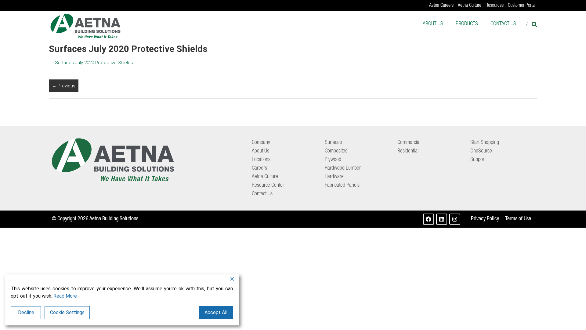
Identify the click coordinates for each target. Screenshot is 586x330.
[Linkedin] (441, 219)
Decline (26, 312)
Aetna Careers (441, 5)
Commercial (408, 142)
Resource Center (268, 185)
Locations (261, 160)
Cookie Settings (67, 312)
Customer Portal (522, 5)
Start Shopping (484, 142)
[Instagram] (454, 219)
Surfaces (333, 142)
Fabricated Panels (342, 185)
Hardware (334, 177)
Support (478, 160)
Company (261, 142)
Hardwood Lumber (343, 168)
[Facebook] (428, 219)
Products (467, 24)
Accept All (215, 312)
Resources (495, 5)
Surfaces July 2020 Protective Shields (94, 62)
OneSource (481, 151)
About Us (433, 24)
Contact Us (503, 24)
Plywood (333, 160)
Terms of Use (518, 219)
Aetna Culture (469, 5)
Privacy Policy (485, 219)
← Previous (63, 86)
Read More (65, 296)
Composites (336, 151)
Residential (407, 151)
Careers (259, 168)
